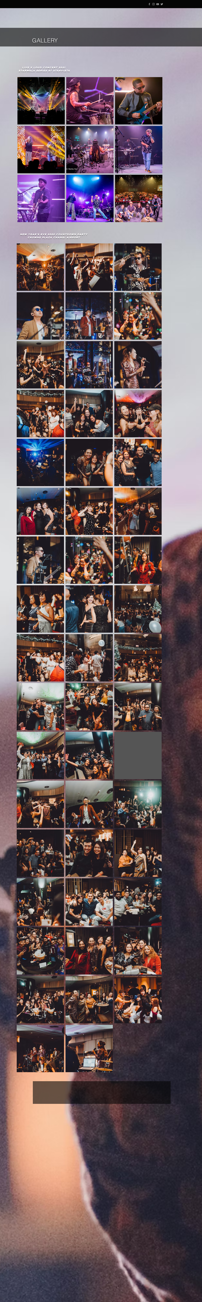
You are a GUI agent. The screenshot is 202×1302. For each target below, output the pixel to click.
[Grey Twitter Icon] (161, 4)
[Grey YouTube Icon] (157, 4)
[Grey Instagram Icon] (153, 4)
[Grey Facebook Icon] (149, 4)
